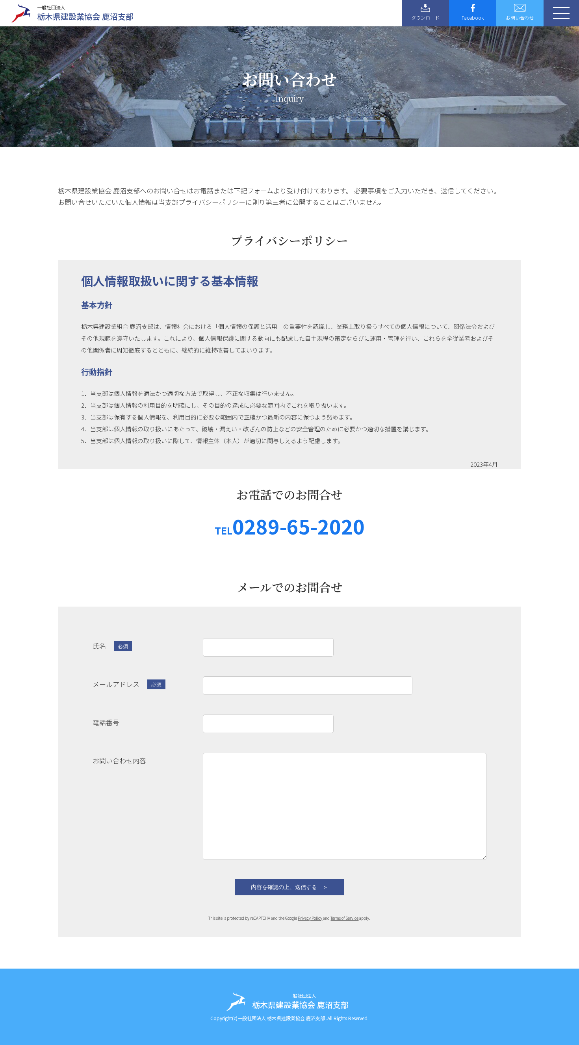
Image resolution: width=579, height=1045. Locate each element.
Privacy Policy (310, 918)
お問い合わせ (520, 17)
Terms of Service (344, 918)
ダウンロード (425, 17)
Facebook (473, 17)
